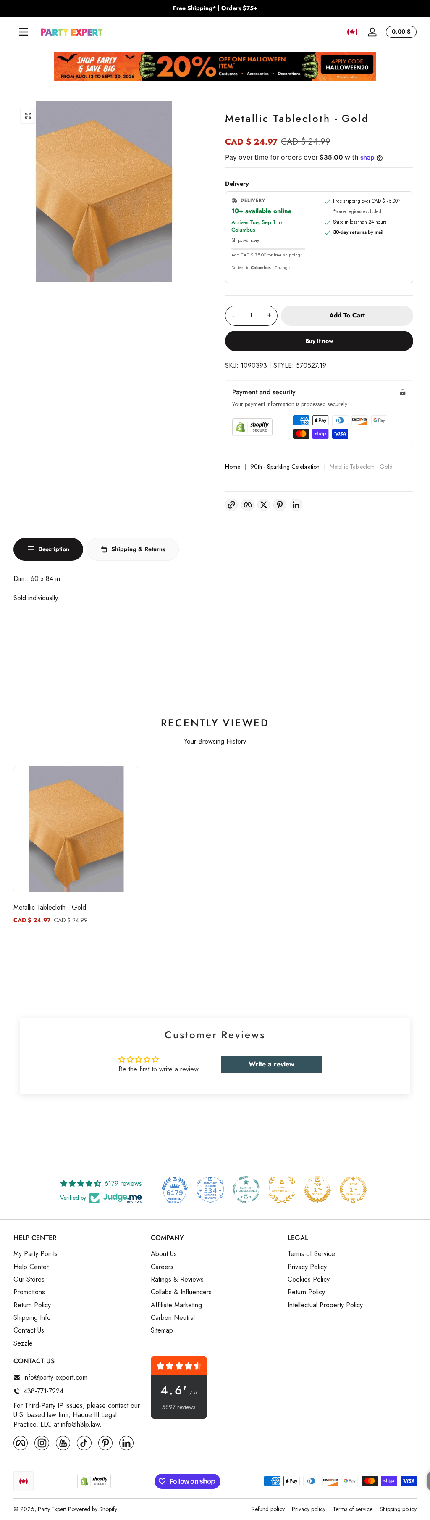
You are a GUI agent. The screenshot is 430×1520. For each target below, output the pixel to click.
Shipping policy (398, 1509)
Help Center (31, 1267)
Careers (162, 1267)
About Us (164, 1254)
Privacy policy (308, 1509)
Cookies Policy (309, 1279)
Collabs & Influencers (181, 1292)
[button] (352, 31)
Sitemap (162, 1330)
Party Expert (52, 1509)
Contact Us (28, 1330)
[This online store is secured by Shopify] (252, 426)
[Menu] (23, 32)
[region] (215, 8)
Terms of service (352, 1509)
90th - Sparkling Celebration (285, 467)
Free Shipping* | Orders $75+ (215, 8)
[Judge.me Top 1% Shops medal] (317, 1189)
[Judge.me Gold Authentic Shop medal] (281, 1189)
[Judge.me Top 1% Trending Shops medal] (353, 1189)
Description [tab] (53, 549)
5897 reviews (178, 1407)
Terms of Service (311, 1254)
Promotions (29, 1292)
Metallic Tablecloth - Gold (49, 907)
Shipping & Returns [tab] (138, 549)
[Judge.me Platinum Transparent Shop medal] (246, 1189)
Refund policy (268, 1509)
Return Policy (32, 1305)
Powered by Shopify (92, 1509)
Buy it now (319, 341)
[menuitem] (77, 1254)
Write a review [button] (271, 1064)
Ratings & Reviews (177, 1279)
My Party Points (35, 1254)
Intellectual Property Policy (325, 1305)
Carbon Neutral (173, 1317)
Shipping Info (32, 1317)
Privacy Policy (307, 1267)
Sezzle (23, 1343)
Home (232, 467)
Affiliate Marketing (176, 1305)
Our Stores (29, 1279)
